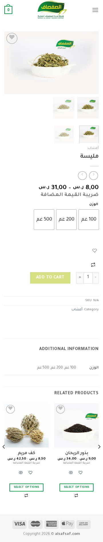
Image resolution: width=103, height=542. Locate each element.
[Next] (9, 62)
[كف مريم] (26, 425)
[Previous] (89, 62)
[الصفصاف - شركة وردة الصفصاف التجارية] (52, 10)
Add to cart (50, 278)
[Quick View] (71, 474)
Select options (77, 487)
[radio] (89, 220)
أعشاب (93, 148)
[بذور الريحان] (76, 425)
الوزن (93, 205)
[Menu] (95, 10)
